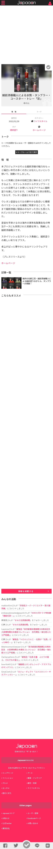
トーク (39, 111)
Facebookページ (34, 818)
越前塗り (14, 129)
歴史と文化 (6, 793)
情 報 (13, 111)
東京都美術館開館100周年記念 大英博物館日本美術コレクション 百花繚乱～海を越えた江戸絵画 (26, 649)
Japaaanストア (8, 813)
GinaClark (5, 671)
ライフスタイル (40, 121)
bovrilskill (6, 664)
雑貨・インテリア (35, 778)
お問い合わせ (33, 823)
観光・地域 (32, 783)
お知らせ (6, 818)
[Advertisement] (26, 34)
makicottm (6, 605)
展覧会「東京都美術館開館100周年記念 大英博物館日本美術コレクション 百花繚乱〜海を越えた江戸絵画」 (26, 632)
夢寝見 (4, 620)
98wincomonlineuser (11, 646)
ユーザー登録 (33, 813)
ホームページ (39, 130)
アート (30, 773)
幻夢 (3, 624)
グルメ (5, 783)
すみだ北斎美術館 (22, 620)
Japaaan (26, 3)
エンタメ (6, 788)
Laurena (5, 629)
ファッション (7, 778)
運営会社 (6, 828)
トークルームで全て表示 (27, 152)
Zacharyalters (7, 656)
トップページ (7, 773)
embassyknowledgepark (12, 612)
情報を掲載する (25, 591)
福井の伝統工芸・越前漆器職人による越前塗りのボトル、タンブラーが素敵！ (36, 281)
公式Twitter (7, 823)
